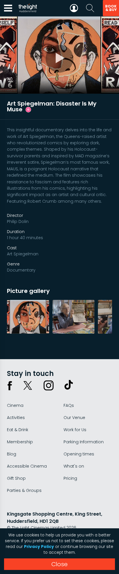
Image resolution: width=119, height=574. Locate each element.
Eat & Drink (17, 430)
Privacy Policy (39, 546)
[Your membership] (74, 8)
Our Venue (74, 417)
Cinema (15, 405)
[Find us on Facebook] (10, 385)
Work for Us (75, 430)
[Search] (90, 8)
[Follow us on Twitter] (28, 385)
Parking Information (84, 442)
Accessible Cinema (27, 466)
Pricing (70, 478)
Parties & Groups (24, 490)
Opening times (79, 454)
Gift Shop (16, 478)
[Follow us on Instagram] (48, 385)
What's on (74, 466)
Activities (16, 417)
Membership (20, 442)
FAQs (69, 405)
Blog (11, 454)
